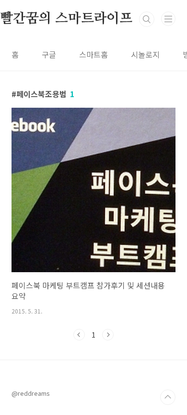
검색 (147, 19)
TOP (167, 397)
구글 (49, 54)
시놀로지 (145, 54)
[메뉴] (168, 19)
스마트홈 (93, 54)
